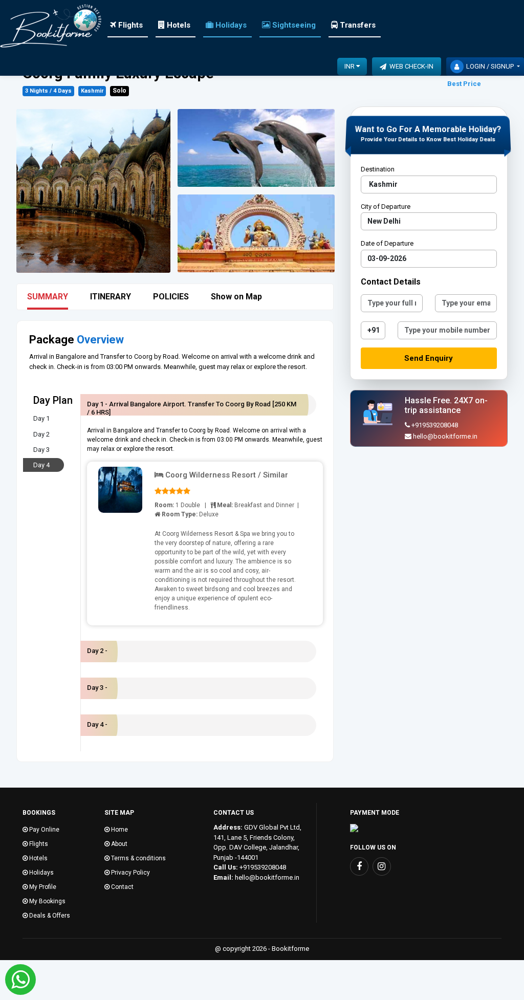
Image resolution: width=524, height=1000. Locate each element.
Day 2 (41, 434)
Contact (122, 886)
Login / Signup (490, 66)
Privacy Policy (130, 872)
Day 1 (41, 418)
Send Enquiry (428, 358)
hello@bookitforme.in (445, 436)
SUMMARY (47, 296)
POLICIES (171, 296)
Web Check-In (409, 66)
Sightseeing (293, 25)
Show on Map (236, 296)
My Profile (42, 886)
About (118, 843)
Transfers (357, 25)
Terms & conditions (138, 858)
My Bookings (47, 901)
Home (119, 829)
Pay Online (43, 829)
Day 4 (41, 465)
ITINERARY (110, 296)
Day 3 (41, 449)
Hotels (177, 25)
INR (350, 66)
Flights (129, 25)
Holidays (230, 25)
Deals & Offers (49, 915)
